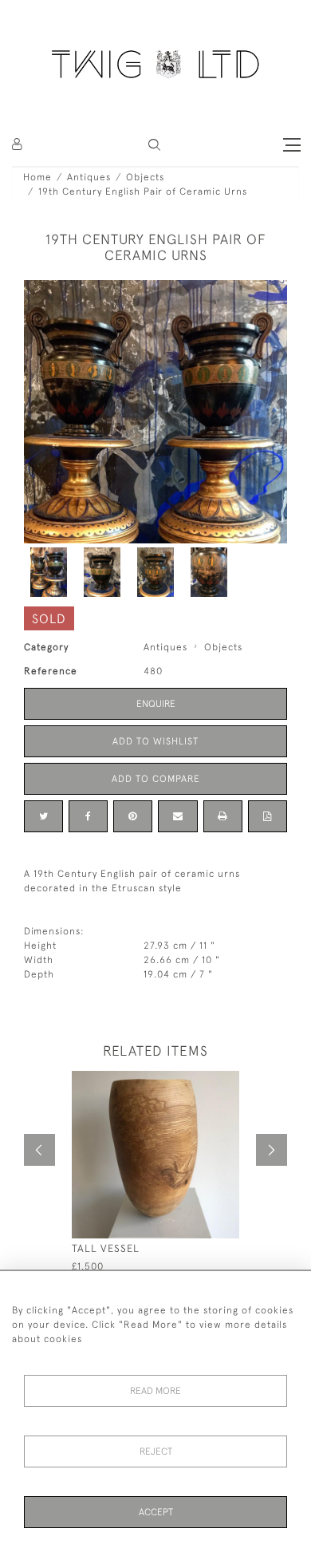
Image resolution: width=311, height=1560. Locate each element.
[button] (154, 145)
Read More (155, 1390)
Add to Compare (156, 778)
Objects (145, 177)
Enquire (155, 703)
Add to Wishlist (155, 741)
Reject (156, 1451)
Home (37, 177)
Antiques (89, 177)
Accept (156, 1512)
